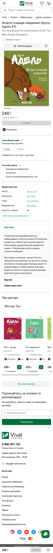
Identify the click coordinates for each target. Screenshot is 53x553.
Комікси (6, 505)
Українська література (13, 486)
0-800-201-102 (11, 444)
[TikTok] (40, 532)
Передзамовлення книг (14, 524)
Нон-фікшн (7, 500)
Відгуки (8, 280)
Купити (26, 123)
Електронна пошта (16, 413)
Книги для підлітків (12, 496)
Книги (5, 477)
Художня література (12, 482)
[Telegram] (33, 532)
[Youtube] (26, 532)
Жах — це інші (10, 347)
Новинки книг (9, 519)
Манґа (5, 510)
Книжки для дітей (11, 491)
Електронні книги (11, 515)
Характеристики (12, 285)
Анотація (9, 227)
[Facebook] (19, 532)
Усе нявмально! (33, 347)
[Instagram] (12, 532)
